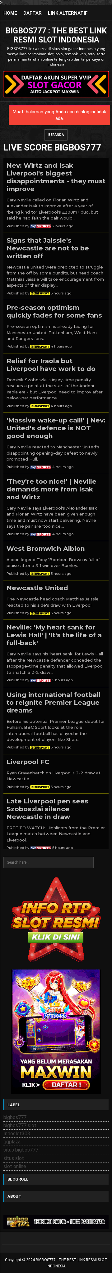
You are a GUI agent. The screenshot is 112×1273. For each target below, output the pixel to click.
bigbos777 (14, 1117)
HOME (10, 13)
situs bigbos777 (20, 1150)
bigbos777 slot (19, 1125)
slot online (14, 1166)
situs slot (13, 1158)
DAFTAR (32, 13)
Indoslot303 (16, 1134)
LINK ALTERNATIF (68, 13)
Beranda (56, 135)
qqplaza (12, 1142)
